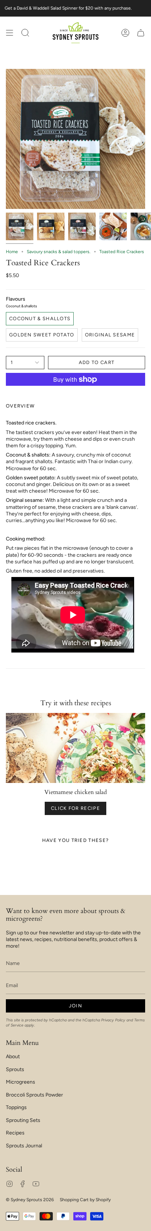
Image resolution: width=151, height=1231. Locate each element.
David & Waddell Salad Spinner (48, 8)
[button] (25, 33)
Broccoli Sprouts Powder (34, 1095)
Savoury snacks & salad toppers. (59, 251)
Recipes (15, 1133)
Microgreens (20, 1082)
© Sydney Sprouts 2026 (30, 1199)
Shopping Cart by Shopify (85, 1199)
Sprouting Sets (23, 1120)
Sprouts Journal (24, 1146)
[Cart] (140, 33)
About (13, 1056)
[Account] (125, 33)
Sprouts (15, 1069)
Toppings (16, 1107)
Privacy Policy (113, 1020)
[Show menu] (9, 33)
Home (12, 251)
